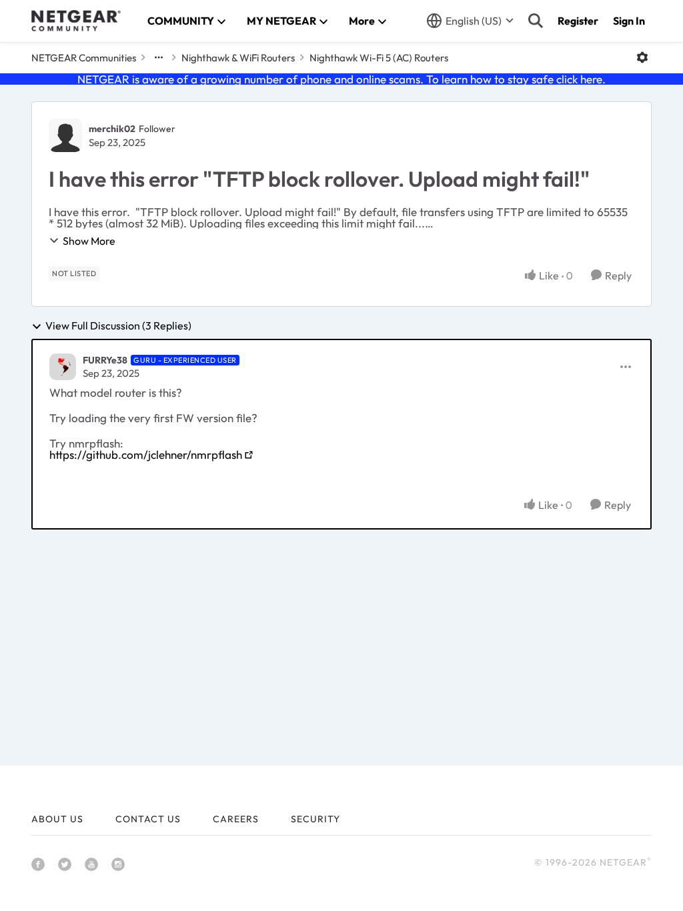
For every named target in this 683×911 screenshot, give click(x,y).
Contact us (148, 819)
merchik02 (112, 128)
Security (315, 819)
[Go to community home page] (76, 20)
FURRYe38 (105, 360)
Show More (89, 240)
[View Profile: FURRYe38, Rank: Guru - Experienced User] (62, 366)
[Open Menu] (642, 57)
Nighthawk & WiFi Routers (238, 57)
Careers (236, 819)
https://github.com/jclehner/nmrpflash (145, 454)
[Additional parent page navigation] (159, 57)
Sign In (629, 20)
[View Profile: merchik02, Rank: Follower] (65, 135)
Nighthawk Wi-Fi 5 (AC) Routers (378, 57)
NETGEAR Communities (83, 57)
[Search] (536, 21)
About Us (57, 819)
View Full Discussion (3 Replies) (118, 326)
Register (578, 20)
